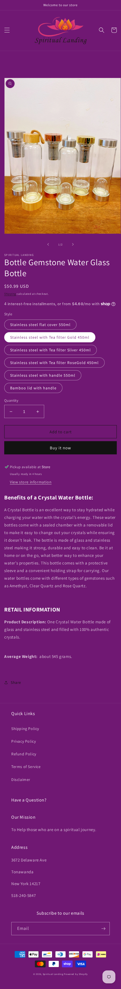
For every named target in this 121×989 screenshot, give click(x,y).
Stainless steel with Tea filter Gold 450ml (49, 337)
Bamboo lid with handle (33, 387)
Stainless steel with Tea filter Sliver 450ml (50, 349)
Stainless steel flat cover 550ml (40, 324)
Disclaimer (20, 779)
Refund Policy (23, 753)
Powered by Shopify (76, 973)
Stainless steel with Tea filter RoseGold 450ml (54, 362)
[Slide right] (73, 244)
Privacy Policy (23, 741)
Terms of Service (26, 766)
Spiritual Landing (53, 973)
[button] (7, 30)
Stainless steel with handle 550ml (42, 375)
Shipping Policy (25, 728)
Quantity (11, 400)
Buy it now (60, 447)
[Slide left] (48, 244)
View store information (30, 482)
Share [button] (16, 682)
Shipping (10, 294)
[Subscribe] (103, 928)
